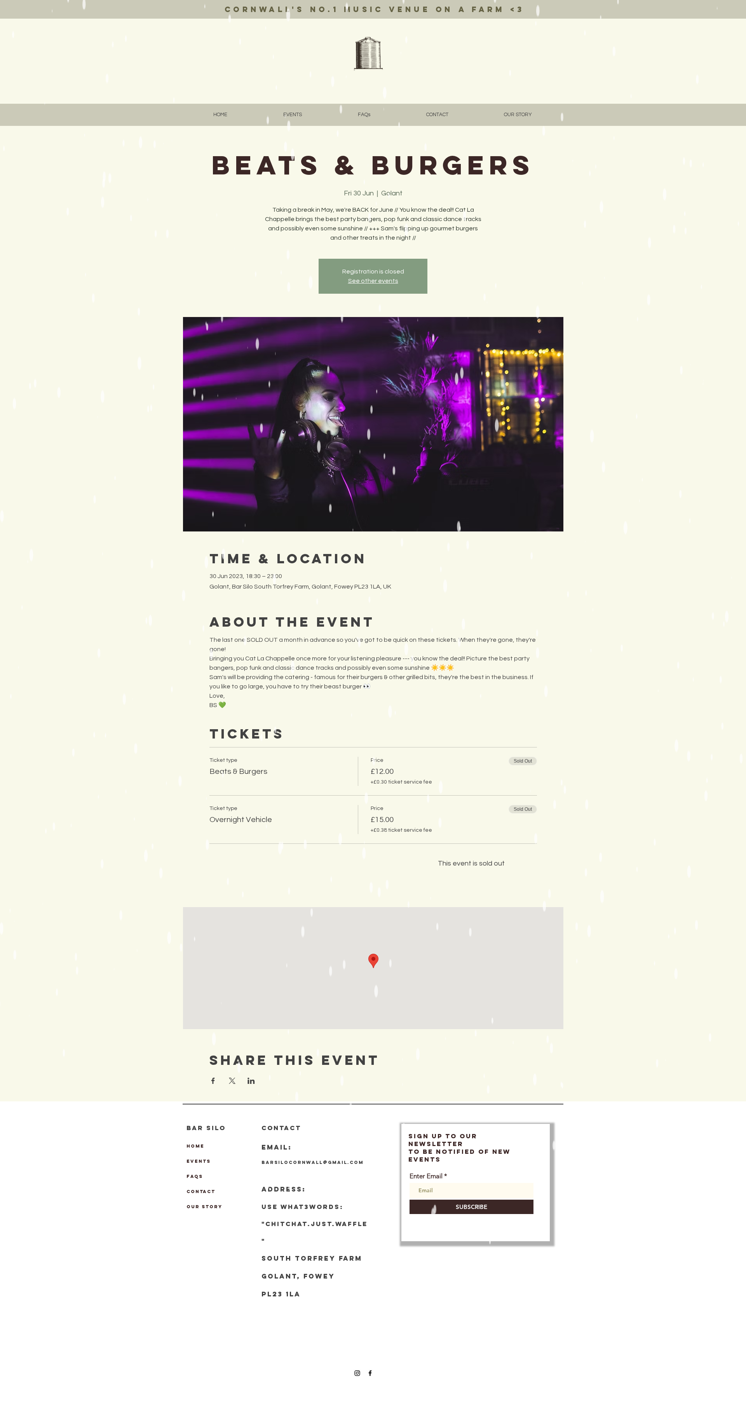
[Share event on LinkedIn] (251, 1081)
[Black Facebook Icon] (370, 1373)
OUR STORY (204, 1206)
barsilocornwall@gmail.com (312, 1162)
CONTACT (200, 1191)
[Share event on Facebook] (213, 1081)
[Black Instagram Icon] (357, 1373)
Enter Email (426, 1176)
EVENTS (198, 1161)
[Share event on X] (232, 1081)
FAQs (194, 1176)
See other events (373, 281)
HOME (195, 1146)
